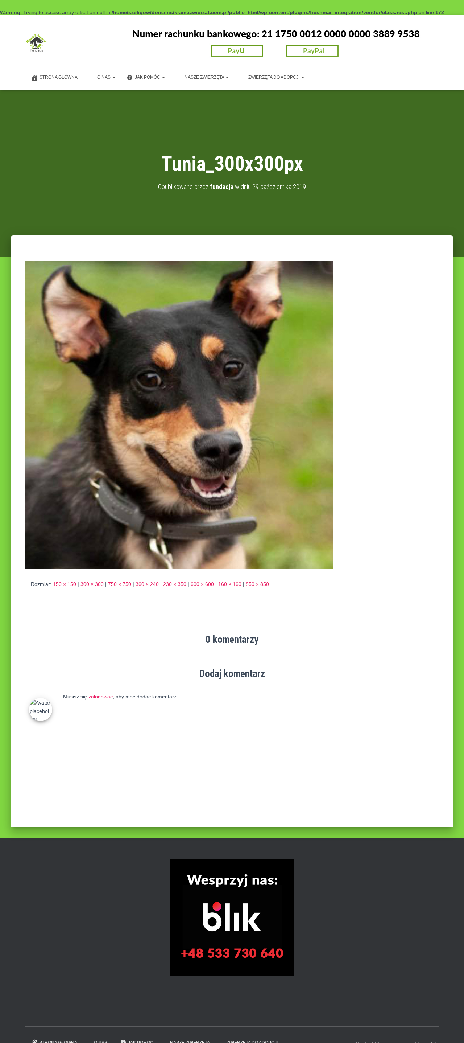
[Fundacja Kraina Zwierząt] (36, 43)
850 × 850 (257, 584)
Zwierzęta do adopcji (274, 77)
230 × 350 (174, 584)
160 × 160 (229, 584)
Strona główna (59, 77)
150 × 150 (64, 584)
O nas (104, 77)
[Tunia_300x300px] (179, 415)
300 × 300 (92, 584)
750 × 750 (119, 584)
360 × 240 (147, 584)
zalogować (100, 696)
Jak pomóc (148, 77)
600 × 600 (202, 584)
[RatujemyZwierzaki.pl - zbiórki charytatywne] (369, 1010)
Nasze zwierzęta (205, 77)
